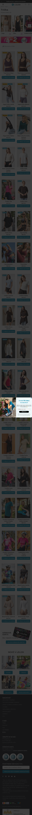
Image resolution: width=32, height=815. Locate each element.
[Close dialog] (31, 398)
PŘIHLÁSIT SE (24, 411)
